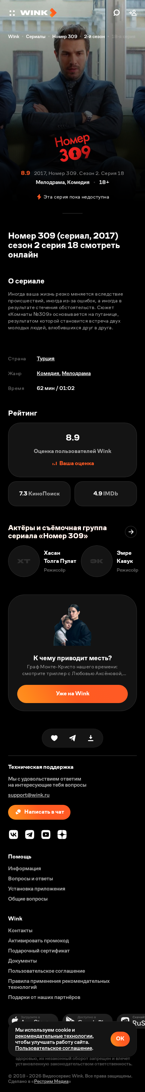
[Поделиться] (72, 738)
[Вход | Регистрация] (133, 13)
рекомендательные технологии (53, 1036)
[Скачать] (91, 738)
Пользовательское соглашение (53, 1048)
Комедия (48, 373)
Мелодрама (76, 373)
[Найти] (117, 13)
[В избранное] (54, 738)
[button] (13, 13)
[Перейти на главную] (65, 13)
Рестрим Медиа (51, 1081)
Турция (46, 358)
